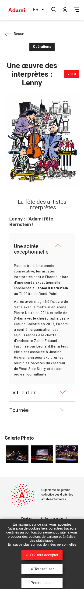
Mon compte (64, 9)
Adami (16, 10)
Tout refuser (43, 569)
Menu (76, 9)
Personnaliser (42, 583)
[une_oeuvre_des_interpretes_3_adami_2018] (17, 454)
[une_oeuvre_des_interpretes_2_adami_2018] (42, 454)
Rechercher (53, 9)
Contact (27, 518)
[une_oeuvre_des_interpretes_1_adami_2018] (66, 454)
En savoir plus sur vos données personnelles (42, 544)
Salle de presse (52, 518)
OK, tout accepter (43, 555)
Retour (19, 34)
